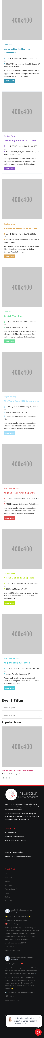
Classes (7, 881)
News (7, 893)
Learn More (9, 80)
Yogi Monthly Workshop (17, 663)
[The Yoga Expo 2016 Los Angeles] (22, 391)
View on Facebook (10, 951)
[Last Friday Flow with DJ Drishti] (22, 131)
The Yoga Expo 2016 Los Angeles (21, 401)
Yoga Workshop (10, 396)
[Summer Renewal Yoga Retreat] (22, 218)
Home (7, 873)
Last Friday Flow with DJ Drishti (21, 140)
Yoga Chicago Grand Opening (20, 493)
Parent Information (11, 889)
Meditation (8, 44)
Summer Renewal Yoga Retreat (20, 228)
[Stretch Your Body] (22, 306)
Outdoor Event (9, 136)
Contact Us (9, 901)
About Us (8, 877)
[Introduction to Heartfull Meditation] (22, 39)
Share (18, 951)
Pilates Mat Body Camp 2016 (19, 578)
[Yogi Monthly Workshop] (22, 653)
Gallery (7, 897)
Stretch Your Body (14, 316)
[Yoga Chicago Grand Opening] (22, 483)
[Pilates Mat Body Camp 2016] (22, 568)
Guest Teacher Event (12, 488)
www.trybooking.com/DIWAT (15, 943)
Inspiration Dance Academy (22, 910)
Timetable (8, 885)
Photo (11, 946)
